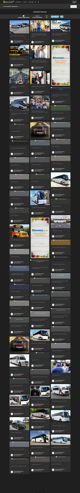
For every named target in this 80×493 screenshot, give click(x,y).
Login (74, 2)
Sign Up (73, 6)
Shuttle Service (17, 42)
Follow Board (55, 16)
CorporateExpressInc (18, 41)
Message (31, 2)
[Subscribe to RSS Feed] (35, 2)
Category (37, 16)
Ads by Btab (60, 44)
